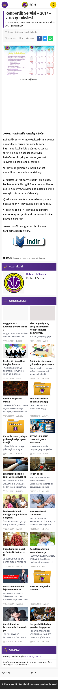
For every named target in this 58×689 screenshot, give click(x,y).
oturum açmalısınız (33, 656)
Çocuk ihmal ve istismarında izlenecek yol (15, 627)
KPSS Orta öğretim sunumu (40, 588)
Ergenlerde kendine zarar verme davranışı (14, 475)
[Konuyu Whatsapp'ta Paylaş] (50, 38)
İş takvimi (31, 258)
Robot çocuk (36, 473)
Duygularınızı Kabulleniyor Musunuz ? (15, 326)
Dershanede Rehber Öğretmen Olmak (13, 588)
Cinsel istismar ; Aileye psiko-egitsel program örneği (15, 439)
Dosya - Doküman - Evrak (26, 22)
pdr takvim (40, 258)
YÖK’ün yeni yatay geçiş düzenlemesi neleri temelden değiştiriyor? (39, 328)
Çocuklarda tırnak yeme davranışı (39, 550)
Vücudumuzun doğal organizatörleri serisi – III (15, 552)
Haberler (34, 32)
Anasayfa (9, 22)
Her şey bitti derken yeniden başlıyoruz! (40, 626)
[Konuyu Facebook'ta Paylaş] (39, 38)
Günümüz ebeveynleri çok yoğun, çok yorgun (42, 363)
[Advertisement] (29, 102)
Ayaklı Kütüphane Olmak (12, 400)
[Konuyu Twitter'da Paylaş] (45, 38)
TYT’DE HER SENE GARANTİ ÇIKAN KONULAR (39, 439)
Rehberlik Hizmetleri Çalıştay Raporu (14, 363)
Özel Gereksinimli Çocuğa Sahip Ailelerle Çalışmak (15, 514)
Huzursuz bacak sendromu (38, 513)
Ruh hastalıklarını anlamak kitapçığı (39, 400)
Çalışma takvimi (19, 258)
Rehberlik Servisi (36, 274)
